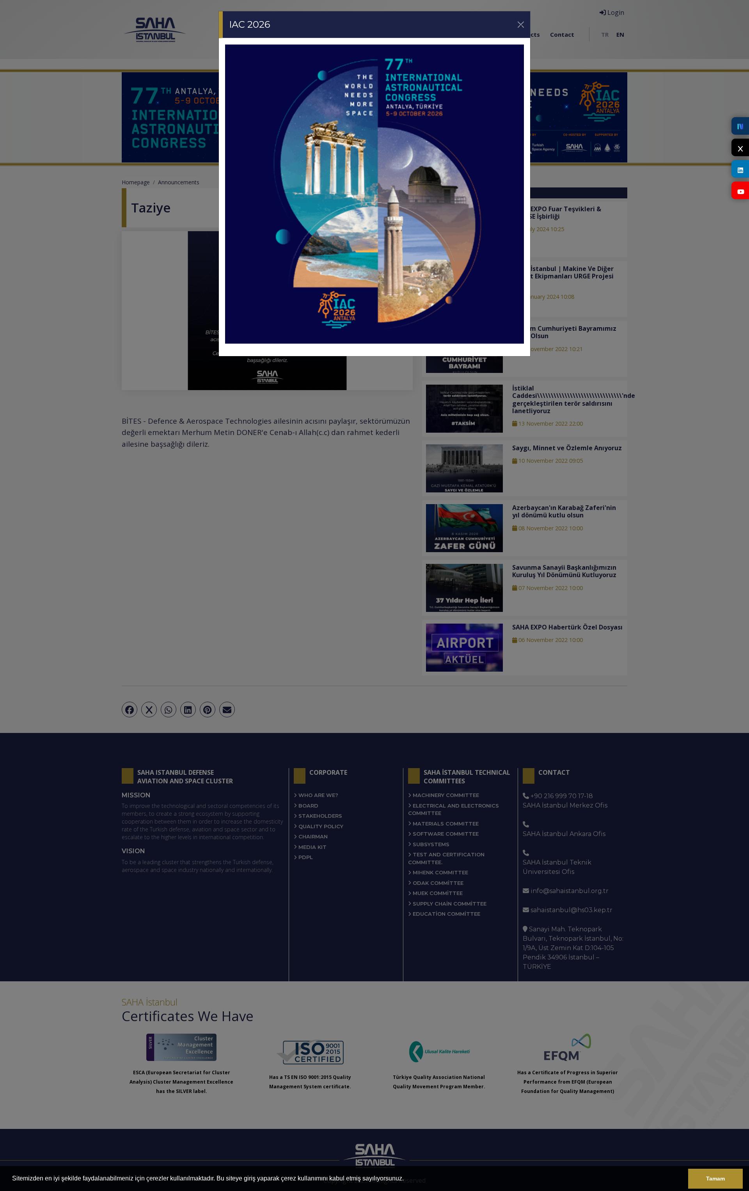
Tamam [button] (715, 1178)
